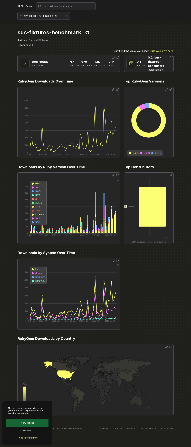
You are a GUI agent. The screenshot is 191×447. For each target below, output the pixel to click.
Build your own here (161, 50)
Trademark (104, 428)
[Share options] (113, 57)
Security (131, 428)
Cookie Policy (168, 428)
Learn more (23, 413)
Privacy (118, 428)
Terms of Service (148, 428)
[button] (27, 437)
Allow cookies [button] (27, 422)
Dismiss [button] (27, 430)
